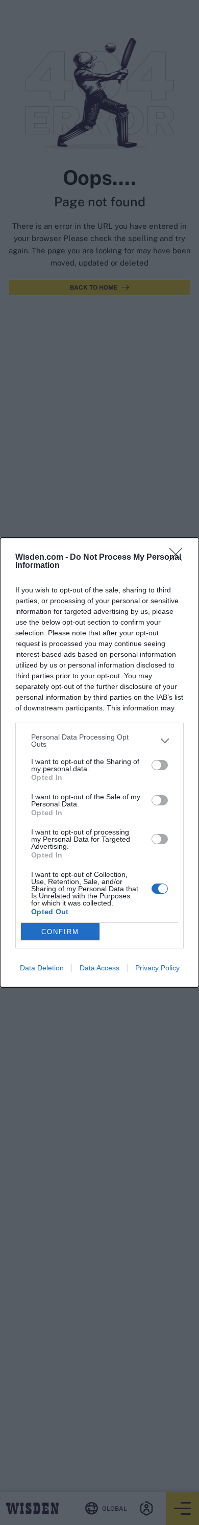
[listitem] (99, 740)
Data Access (99, 968)
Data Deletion (42, 968)
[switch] (160, 765)
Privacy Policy (157, 968)
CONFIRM (60, 932)
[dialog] (99, 762)
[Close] (179, 557)
